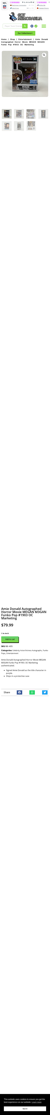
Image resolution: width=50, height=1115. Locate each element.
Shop (12, 39)
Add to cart (10, 639)
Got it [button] (25, 1109)
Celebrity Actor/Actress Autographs (27, 650)
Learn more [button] (37, 1102)
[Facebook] (31, 26)
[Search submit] (25, 26)
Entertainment (25, 39)
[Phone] (35, 26)
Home (4, 39)
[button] (43, 26)
